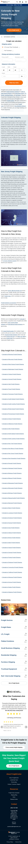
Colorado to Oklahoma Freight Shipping (12, 423)
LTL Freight (5, 634)
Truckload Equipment (9, 669)
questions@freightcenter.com (14, 826)
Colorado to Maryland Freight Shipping (12, 503)
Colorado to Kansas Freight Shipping (11, 522)
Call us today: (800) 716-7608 (14, 5)
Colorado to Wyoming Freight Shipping (12, 354)
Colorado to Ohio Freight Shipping (10, 428)
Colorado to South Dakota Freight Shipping (13, 399)
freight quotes (10, 100)
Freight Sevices (7, 620)
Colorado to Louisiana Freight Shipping (12, 513)
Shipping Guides (14, 799)
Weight (3, 73)
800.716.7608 (21, 336)
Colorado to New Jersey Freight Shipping (12, 453)
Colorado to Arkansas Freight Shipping (12, 577)
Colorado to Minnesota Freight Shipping (12, 488)
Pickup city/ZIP (5, 57)
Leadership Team (14, 779)
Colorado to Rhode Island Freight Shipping (13, 409)
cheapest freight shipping (11, 334)
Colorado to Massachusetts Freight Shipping (13, 498)
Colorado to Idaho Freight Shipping (11, 542)
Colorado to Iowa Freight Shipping (10, 527)
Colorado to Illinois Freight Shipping (11, 537)
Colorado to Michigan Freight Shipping (12, 493)
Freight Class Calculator (14, 792)
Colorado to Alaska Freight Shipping (11, 587)
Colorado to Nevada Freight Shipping (11, 463)
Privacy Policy (10, 841)
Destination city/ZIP (19, 57)
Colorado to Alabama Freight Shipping (12, 592)
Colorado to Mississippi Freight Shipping (12, 483)
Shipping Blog (14, 795)
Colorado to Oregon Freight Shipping (11, 418)
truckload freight (9, 95)
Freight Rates (6, 627)
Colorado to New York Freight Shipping (12, 443)
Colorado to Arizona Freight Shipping (11, 582)
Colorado (22, 319)
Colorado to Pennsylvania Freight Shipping (13, 414)
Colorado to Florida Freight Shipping (11, 557)
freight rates (10, 338)
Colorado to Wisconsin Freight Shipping (12, 359)
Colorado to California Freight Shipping (12, 572)
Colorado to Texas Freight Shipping (11, 389)
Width (9, 67)
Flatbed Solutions (7, 641)
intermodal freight (19, 93)
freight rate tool (10, 336)
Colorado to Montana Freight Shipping (11, 473)
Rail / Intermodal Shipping (10, 676)
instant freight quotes (8, 331)
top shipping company (20, 106)
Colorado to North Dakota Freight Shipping (13, 433)
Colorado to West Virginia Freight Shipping (13, 364)
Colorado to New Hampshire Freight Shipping (13, 458)
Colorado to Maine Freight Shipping (11, 508)
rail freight (18, 95)
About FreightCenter (14, 777)
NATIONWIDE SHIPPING (9, 36)
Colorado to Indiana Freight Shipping (11, 532)
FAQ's (14, 797)
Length (3, 67)
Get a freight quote (14, 30)
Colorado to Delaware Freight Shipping (12, 562)
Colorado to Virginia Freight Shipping (11, 374)
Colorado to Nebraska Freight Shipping (12, 468)
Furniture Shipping (8, 662)
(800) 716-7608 (14, 807)
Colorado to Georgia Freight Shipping (11, 552)
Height (14, 67)
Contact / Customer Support (14, 784)
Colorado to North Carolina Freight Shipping (13, 438)
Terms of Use (18, 841)
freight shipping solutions (12, 91)
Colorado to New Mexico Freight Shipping (12, 448)
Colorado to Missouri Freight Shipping (11, 478)
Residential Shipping (8, 655)
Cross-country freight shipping (14, 747)
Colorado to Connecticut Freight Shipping (12, 567)
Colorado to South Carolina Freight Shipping (13, 404)
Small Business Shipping (10, 648)
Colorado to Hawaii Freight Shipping (11, 547)
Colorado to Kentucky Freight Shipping (12, 517)
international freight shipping (15, 324)
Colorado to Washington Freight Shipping (12, 369)
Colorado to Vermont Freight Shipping (11, 379)
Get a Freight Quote (14, 683)
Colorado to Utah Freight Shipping (10, 384)
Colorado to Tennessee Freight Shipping (12, 394)
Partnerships (14, 782)
